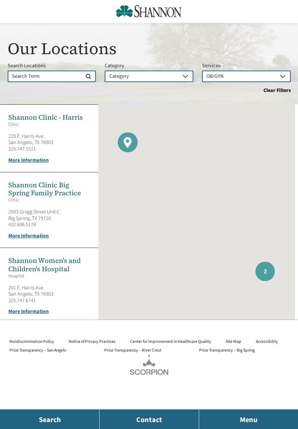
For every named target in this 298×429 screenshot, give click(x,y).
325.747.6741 (22, 300)
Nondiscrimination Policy (31, 341)
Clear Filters (277, 90)
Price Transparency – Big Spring (227, 350)
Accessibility (267, 341)
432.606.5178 (22, 224)
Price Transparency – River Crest (132, 350)
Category (114, 65)
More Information (28, 160)
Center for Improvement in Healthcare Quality (170, 341)
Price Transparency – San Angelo (37, 350)
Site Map (233, 341)
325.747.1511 (22, 149)
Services (211, 65)
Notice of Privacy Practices (92, 341)
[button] (128, 142)
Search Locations (27, 65)
